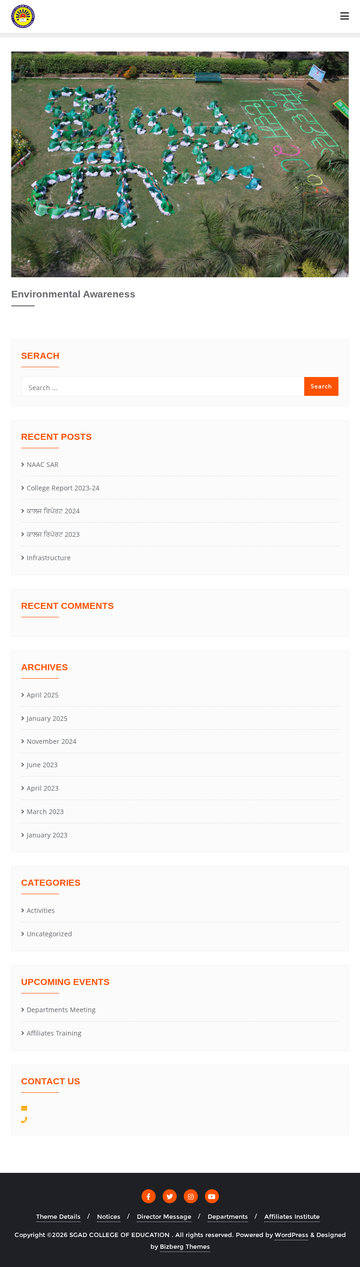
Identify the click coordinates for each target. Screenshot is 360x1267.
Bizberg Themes (185, 1246)
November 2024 (51, 741)
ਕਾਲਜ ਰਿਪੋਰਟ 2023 (53, 534)
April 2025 (43, 694)
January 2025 (47, 718)
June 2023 (42, 764)
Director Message (164, 1216)
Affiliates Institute (292, 1216)
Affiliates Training (54, 1033)
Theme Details (58, 1216)
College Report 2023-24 (63, 487)
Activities (41, 910)
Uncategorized (49, 933)
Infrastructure (49, 557)
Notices (108, 1216)
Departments (228, 1216)
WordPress (291, 1234)
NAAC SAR (43, 464)
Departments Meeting (61, 1009)
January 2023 (47, 834)
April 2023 (43, 788)
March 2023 (45, 811)
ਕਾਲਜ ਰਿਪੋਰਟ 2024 (53, 510)
